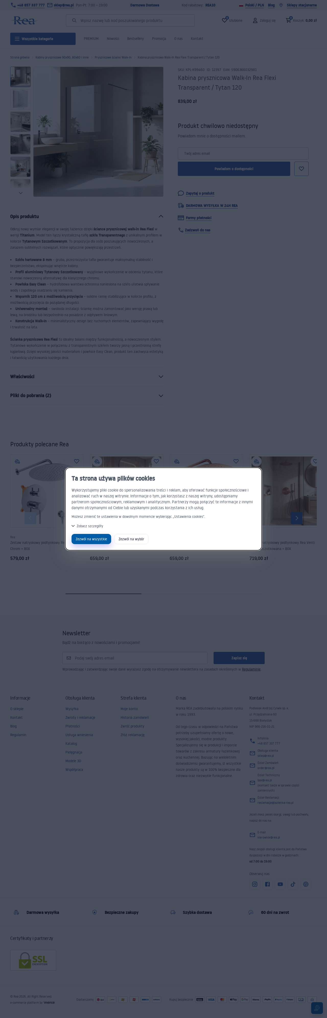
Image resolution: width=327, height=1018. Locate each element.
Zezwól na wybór (131, 538)
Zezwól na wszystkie (91, 538)
